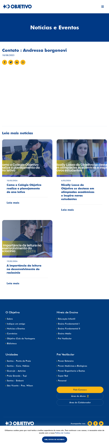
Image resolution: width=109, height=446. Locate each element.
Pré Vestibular (65, 338)
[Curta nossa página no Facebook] (95, 423)
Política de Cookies (62, 433)
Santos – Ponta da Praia (19, 361)
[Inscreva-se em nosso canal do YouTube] (101, 423)
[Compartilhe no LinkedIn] (16, 62)
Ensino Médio (64, 333)
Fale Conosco (80, 389)
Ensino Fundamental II (69, 328)
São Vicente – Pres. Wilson (20, 385)
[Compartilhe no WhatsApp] (22, 62)
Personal (62, 380)
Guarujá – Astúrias (16, 371)
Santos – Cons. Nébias (18, 366)
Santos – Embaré (15, 380)
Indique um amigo (16, 324)
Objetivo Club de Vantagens (21, 338)
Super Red (63, 376)
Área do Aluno (78, 396)
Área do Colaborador (80, 402)
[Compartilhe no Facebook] (4, 62)
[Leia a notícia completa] (27, 173)
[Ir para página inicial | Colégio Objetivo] (20, 423)
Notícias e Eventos (16, 328)
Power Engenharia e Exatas (71, 371)
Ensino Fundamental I (68, 324)
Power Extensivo (66, 361)
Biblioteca (12, 343)
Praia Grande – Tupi (17, 376)
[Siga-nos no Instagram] (90, 423)
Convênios (12, 333)
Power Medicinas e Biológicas (72, 366)
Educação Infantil (66, 319)
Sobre (10, 319)
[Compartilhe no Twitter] (10, 62)
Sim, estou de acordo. (54, 439)
